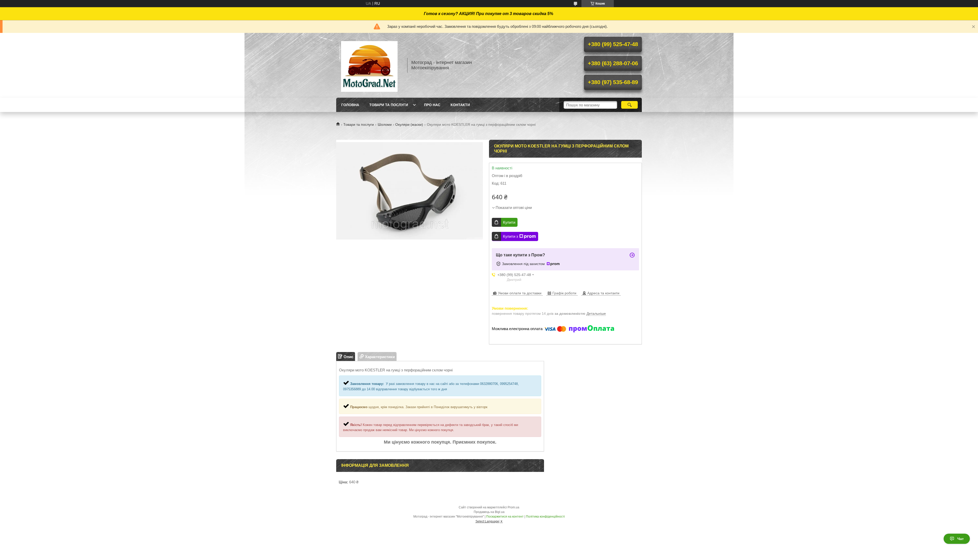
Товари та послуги (388, 105)
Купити (509, 222)
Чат (960, 539)
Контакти (460, 105)
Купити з (510, 236)
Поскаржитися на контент (505, 516)
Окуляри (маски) (409, 124)
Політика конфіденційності (545, 516)
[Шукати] (629, 105)
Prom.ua (513, 507)
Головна (350, 105)
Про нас (432, 105)
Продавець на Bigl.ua (489, 512)
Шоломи (385, 124)
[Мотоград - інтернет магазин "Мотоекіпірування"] (369, 65)
